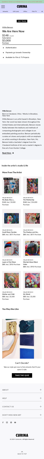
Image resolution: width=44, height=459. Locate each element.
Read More (6, 153)
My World (26, 294)
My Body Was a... (8, 200)
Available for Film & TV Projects (17, 57)
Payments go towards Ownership (18, 52)
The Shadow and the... (31, 232)
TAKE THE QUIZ (22, 375)
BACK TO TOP (22, 454)
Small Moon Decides (9, 232)
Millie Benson (7, 27)
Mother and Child (8, 294)
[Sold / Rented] (11, 186)
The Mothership (28, 200)
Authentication (11, 48)
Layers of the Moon (9, 262)
